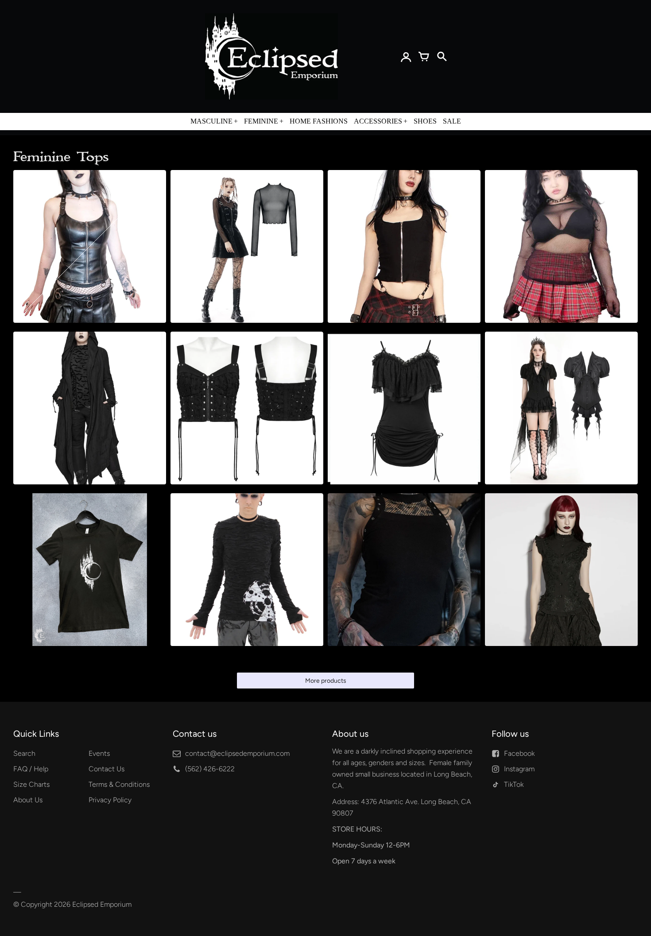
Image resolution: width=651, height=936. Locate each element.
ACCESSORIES (378, 121)
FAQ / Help (30, 769)
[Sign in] (406, 56)
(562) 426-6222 (210, 769)
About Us (28, 800)
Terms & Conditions (119, 784)
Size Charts (31, 784)
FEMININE (261, 121)
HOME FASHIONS (319, 121)
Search (24, 753)
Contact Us (106, 769)
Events (99, 753)
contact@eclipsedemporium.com (237, 753)
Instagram (519, 769)
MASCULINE (211, 121)
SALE (452, 121)
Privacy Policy (110, 800)
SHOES (425, 121)
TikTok (513, 784)
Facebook (519, 753)
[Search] (441, 56)
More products (325, 681)
